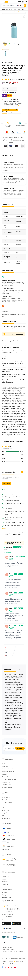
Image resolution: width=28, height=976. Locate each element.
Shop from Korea (7, 951)
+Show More (5, 849)
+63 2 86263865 (8, 916)
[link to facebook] (14, 44)
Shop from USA (7, 945)
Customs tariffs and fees (9, 779)
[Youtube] (9, 967)
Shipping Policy (6, 782)
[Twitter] (12, 967)
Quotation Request (7, 769)
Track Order (5, 777)
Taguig (4, 895)
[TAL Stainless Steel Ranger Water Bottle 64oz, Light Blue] (14, 30)
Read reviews (7, 552)
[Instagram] (6, 967)
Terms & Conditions (8, 961)
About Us (4, 763)
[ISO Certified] (17, 937)
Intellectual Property (8, 771)
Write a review (6, 483)
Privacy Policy (19, 961)
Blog (3, 815)
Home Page (5, 9)
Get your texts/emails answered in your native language (13, 910)
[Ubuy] (6, 1)
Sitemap (4, 774)
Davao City (5, 882)
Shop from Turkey (7, 954)
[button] (16, 2)
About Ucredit (6, 810)
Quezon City (5, 876)
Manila (4, 879)
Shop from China (18, 951)
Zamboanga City (7, 889)
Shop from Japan (7, 947)
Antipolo (4, 892)
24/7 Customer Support (13, 906)
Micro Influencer (6, 785)
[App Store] (6, 924)
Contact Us (5, 766)
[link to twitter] (18, 44)
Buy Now (11, 142)
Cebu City (4, 887)
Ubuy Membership (7, 787)
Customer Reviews (7, 802)
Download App (6, 797)
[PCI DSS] (5, 937)
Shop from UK (16, 945)
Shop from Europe (19, 954)
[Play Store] (16, 924)
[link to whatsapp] (9, 44)
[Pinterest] (15, 967)
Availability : (5, 82)
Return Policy (5, 805)
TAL (3, 12)
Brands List (5, 800)
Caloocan (5, 884)
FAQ (3, 807)
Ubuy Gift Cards (6, 813)
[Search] (25, 5)
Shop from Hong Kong (8, 949)
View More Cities (7, 897)
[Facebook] (3, 967)
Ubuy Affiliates (6, 818)
